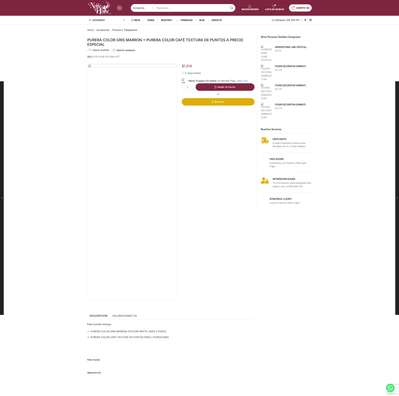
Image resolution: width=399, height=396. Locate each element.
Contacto (217, 20)
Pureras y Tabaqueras (124, 29)
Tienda (150, 20)
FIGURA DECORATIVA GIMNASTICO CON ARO (291, 104)
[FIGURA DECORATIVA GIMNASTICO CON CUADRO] (266, 72)
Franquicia (186, 20)
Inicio (137, 20)
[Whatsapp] (390, 388)
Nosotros (166, 20)
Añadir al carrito (226, 87)
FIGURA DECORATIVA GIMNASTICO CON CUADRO (291, 66)
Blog (202, 20)
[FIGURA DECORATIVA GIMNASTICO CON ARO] (266, 110)
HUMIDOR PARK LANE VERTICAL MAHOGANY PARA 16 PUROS (291, 47)
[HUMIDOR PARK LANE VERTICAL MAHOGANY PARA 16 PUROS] (266, 53)
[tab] (98, 316)
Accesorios (102, 29)
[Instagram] (310, 20)
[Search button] (231, 8)
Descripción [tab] (99, 315)
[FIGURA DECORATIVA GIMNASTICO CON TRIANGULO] (266, 91)
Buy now (219, 101)
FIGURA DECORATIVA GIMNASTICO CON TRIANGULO (291, 85)
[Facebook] (305, 20)
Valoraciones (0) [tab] (124, 315)
